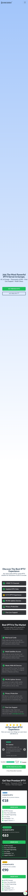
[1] (25, 893)
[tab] (10, 758)
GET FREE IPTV (14, 293)
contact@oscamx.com (18, 713)
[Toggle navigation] (25, 2)
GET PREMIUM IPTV (14, 288)
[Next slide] (24, 749)
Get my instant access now (14, 766)
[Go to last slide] (3, 749)
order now (14, 807)
